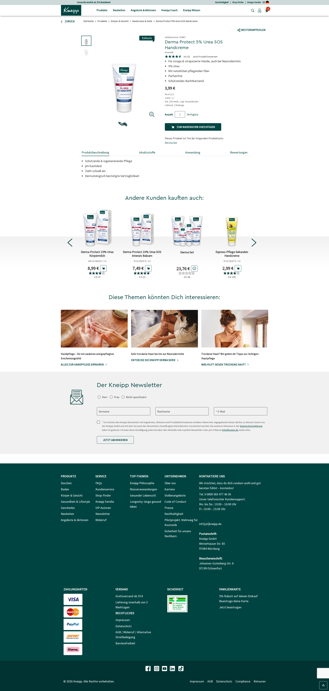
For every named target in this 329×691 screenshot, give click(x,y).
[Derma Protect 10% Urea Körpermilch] (97, 227)
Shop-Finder (237, 2)
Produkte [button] (101, 10)
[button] (259, 10)
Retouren (260, 681)
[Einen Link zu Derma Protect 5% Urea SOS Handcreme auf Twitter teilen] (249, 23)
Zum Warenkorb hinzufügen (195, 127)
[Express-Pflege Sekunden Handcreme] (231, 227)
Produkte (102, 21)
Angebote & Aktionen (74, 520)
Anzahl (169, 114)
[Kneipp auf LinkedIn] (173, 668)
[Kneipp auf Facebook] (148, 668)
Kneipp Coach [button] (169, 10)
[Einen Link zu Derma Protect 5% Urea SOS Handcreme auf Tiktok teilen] (254, 23)
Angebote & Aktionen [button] (143, 10)
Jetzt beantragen (230, 607)
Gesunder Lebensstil (143, 495)
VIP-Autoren (103, 508)
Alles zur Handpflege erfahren (82, 364)
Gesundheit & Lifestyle (75, 502)
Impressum (122, 620)
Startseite (88, 21)
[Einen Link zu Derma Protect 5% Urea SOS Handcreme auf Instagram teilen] (261, 23)
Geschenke (68, 508)
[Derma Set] (187, 227)
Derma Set (171, 142)
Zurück (69, 21)
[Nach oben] (323, 685)
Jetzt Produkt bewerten (205, 56)
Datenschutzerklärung (251, 426)
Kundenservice (104, 489)
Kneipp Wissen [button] (191, 10)
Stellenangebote (175, 495)
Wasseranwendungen (143, 489)
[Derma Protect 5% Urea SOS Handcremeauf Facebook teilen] (242, 23)
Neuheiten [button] (119, 10)
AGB (210, 681)
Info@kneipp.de (230, 430)
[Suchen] (252, 10)
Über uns (170, 483)
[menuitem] (102, 10)
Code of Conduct (175, 502)
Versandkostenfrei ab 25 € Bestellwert (94, 2)
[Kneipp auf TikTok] (181, 668)
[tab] (95, 152)
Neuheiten (67, 514)
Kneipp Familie (254, 2)
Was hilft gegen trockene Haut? (223, 364)
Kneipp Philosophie (142, 483)
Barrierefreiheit (125, 643)
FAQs (98, 483)
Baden (65, 489)
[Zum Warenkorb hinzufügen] (103, 268)
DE (264, 2)
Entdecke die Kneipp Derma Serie (153, 360)
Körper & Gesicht (120, 21)
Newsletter (102, 514)
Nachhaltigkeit (222, 2)
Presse (168, 508)
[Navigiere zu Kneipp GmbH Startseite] (71, 10)
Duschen (66, 483)
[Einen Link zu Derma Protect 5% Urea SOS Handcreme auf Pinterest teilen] (269, 23)
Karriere (169, 489)
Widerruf (101, 520)
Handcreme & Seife (142, 21)
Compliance (242, 681)
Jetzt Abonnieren (115, 440)
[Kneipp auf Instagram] (157, 668)
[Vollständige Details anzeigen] (194, 268)
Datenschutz (123, 626)
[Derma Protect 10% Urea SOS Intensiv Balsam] (142, 227)
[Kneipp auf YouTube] (165, 668)
